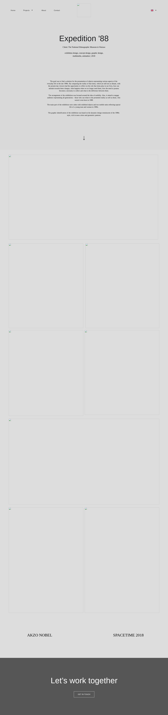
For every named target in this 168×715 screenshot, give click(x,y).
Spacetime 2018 (128, 635)
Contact (57, 10)
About (43, 10)
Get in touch (84, 694)
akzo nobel (39, 635)
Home (13, 10)
